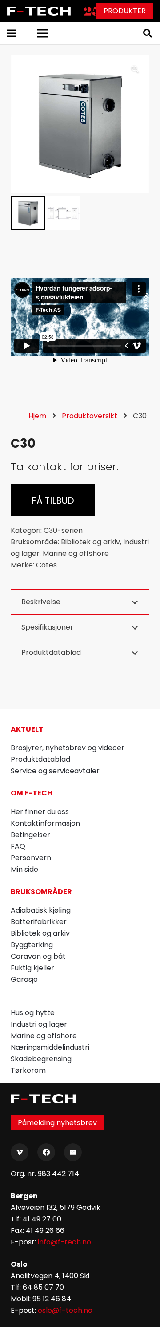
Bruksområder (41, 891)
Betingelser (30, 835)
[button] (147, 33)
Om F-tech (31, 793)
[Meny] (11, 33)
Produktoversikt (89, 416)
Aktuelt (27, 729)
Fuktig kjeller (32, 968)
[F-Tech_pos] (40, 11)
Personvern (31, 858)
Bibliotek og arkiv (90, 542)
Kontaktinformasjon (45, 823)
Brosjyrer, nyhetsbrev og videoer (67, 748)
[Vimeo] (19, 1152)
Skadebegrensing (41, 1059)
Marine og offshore (76, 553)
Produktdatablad (40, 759)
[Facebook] (46, 1152)
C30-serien (63, 530)
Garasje (24, 979)
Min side (24, 869)
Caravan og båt (38, 956)
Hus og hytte (33, 1013)
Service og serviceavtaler (55, 771)
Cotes (46, 565)
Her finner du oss (40, 812)
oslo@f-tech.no (65, 1310)
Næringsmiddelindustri (50, 1047)
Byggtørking (32, 945)
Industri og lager (39, 1024)
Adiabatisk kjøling (41, 910)
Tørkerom (28, 1070)
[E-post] (73, 1152)
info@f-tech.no (64, 1242)
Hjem (37, 416)
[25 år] (94, 11)
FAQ (18, 846)
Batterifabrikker (39, 922)
